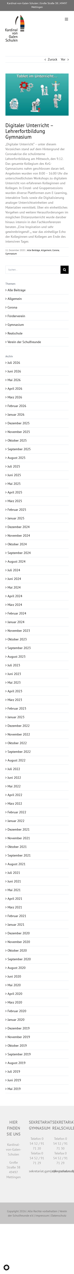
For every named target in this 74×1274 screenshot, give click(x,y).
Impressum (42, 1215)
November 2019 (19, 1037)
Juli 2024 (14, 570)
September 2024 (19, 553)
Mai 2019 (14, 1089)
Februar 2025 (17, 510)
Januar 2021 (16, 924)
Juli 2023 (14, 665)
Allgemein (46, 250)
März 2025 (15, 501)
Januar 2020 (16, 1020)
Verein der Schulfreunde (24, 342)
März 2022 (15, 803)
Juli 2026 (14, 363)
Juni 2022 (14, 777)
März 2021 (15, 907)
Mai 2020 (14, 985)
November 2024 (19, 535)
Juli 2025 (14, 466)
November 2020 (19, 942)
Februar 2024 (17, 613)
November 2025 (19, 432)
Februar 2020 (17, 1011)
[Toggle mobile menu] (67, 19)
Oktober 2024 (17, 544)
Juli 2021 (14, 873)
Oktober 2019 (17, 1045)
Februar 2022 (17, 812)
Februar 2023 (17, 708)
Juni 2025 (14, 475)
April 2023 (15, 691)
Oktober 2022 (17, 743)
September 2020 (19, 959)
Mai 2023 (14, 682)
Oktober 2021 (17, 847)
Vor (63, 59)
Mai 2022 (14, 786)
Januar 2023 (16, 717)
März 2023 (15, 700)
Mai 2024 (14, 587)
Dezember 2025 (19, 423)
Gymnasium (11, 253)
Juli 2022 (14, 769)
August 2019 (17, 1063)
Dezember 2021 (19, 829)
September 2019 (19, 1054)
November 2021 (19, 838)
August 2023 (17, 656)
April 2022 (15, 795)
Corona (55, 250)
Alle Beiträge (33, 250)
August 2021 (17, 864)
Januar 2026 (16, 414)
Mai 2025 (14, 484)
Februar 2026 (17, 406)
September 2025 (19, 449)
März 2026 (15, 397)
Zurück (52, 59)
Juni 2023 (14, 674)
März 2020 (15, 1002)
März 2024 (15, 605)
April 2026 (15, 388)
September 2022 (19, 752)
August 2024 (17, 561)
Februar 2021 (17, 916)
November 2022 (19, 734)
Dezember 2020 (19, 933)
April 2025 (15, 492)
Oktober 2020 (17, 950)
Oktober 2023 (17, 639)
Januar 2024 (16, 622)
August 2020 (17, 968)
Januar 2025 (16, 518)
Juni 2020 (14, 976)
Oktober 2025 (17, 440)
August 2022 (17, 760)
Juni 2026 (14, 371)
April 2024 (15, 596)
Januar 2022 (16, 821)
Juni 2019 (14, 1080)
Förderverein (16, 316)
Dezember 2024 (19, 527)
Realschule (15, 333)
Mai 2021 (14, 890)
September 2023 (19, 648)
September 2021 (19, 855)
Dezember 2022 (19, 726)
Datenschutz (58, 1215)
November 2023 (19, 631)
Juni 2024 (14, 579)
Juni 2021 (14, 881)
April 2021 (15, 899)
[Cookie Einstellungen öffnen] (6, 1269)
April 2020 (15, 994)
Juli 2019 (14, 1071)
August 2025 (17, 458)
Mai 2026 (14, 380)
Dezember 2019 (19, 1028)
